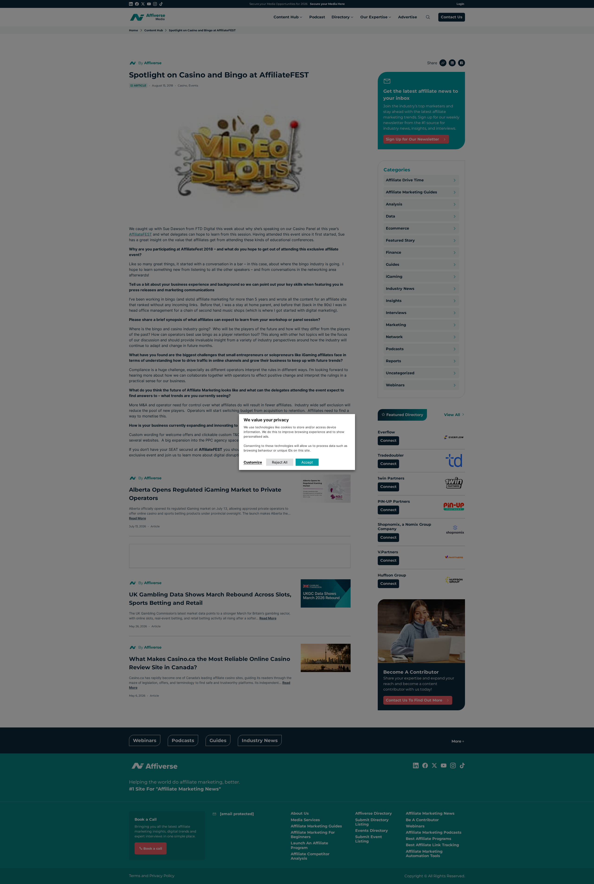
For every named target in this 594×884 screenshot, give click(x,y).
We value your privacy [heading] (266, 419)
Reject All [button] (279, 462)
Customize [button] (253, 462)
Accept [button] (307, 462)
